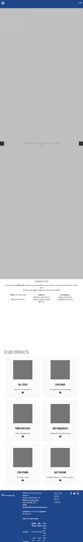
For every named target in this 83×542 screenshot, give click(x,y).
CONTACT (57, 502)
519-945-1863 (33, 500)
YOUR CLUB (58, 493)
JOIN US (56, 499)
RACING (56, 496)
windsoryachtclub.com (38, 507)
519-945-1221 (31, 502)
